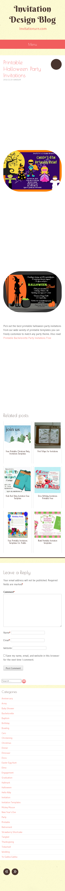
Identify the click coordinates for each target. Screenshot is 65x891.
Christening (7, 738)
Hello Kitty (6, 792)
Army (4, 703)
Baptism (5, 718)
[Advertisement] (32, 113)
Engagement (8, 772)
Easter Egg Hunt (9, 762)
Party (4, 817)
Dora (4, 758)
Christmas (6, 743)
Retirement (7, 827)
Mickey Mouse (8, 807)
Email (6, 640)
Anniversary (7, 698)
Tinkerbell (6, 847)
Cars (4, 733)
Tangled (5, 837)
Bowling (5, 728)
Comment (9, 592)
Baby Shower (8, 708)
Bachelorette (8, 713)
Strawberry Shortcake (12, 832)
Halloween (7, 787)
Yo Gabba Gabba (9, 856)
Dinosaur (6, 753)
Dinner (5, 748)
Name (6, 632)
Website (7, 648)
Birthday (6, 723)
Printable (6, 822)
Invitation (6, 797)
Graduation (7, 777)
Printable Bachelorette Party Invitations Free (27, 337)
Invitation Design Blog (32, 14)
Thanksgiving (8, 842)
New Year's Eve (9, 812)
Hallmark (6, 782)
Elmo (4, 767)
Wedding (6, 851)
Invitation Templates (11, 802)
